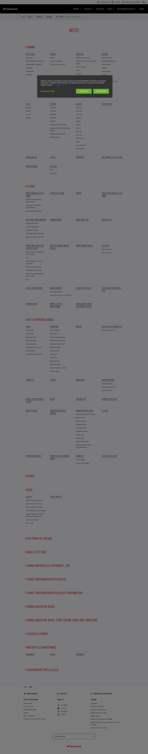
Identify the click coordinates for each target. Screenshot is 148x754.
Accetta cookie (101, 91)
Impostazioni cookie (47, 91)
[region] (74, 86)
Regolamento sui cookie (60, 85)
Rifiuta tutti (84, 91)
